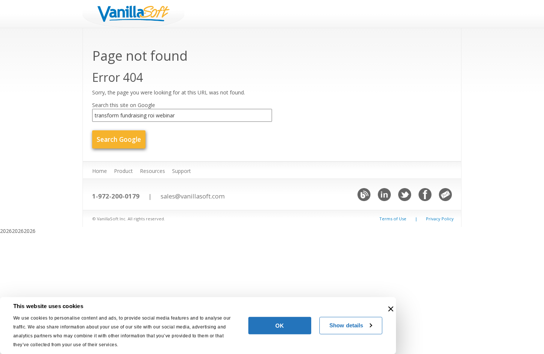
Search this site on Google (123, 104)
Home (99, 170)
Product (123, 170)
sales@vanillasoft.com (193, 196)
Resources (152, 170)
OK (279, 326)
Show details (346, 325)
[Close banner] (390, 308)
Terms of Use (392, 218)
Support (181, 170)
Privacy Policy (440, 218)
